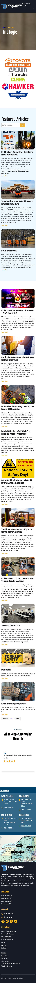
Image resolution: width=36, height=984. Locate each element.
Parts (3, 942)
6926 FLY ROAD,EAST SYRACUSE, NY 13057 (10, 802)
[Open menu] (34, 9)
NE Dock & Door (6, 937)
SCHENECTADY (6, 815)
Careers (3, 953)
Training (3, 948)
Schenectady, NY (6, 901)
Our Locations (4, 791)
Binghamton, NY (6, 898)
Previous (5, 718)
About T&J (4, 958)
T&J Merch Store (6, 966)
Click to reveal (8, 917)
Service (3, 945)
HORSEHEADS (24, 815)
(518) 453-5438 (8, 828)
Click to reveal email (26, 5)
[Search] (22, 125)
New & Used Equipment (8, 931)
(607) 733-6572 (26, 826)
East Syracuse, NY (7, 895)
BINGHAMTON (24, 796)
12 (14, 718)
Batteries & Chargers (7, 934)
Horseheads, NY (6, 904)
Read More (4, 176)
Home (4, 27)
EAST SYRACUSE (7, 796)
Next (17, 718)
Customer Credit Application (11, 963)
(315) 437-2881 (8, 807)
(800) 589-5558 (8, 913)
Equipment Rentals (7, 939)
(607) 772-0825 (26, 809)
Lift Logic (4, 955)
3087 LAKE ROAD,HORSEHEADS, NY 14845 (27, 820)
